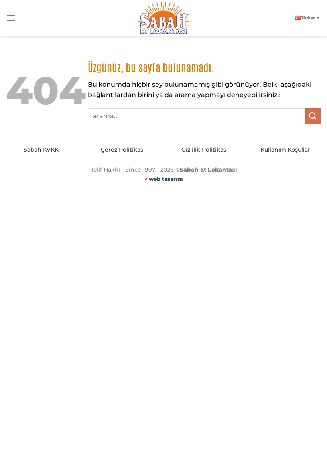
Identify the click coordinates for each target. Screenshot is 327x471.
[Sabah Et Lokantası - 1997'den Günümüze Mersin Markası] (163, 18)
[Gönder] (313, 116)
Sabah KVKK (41, 149)
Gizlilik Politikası (204, 149)
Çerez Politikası (123, 149)
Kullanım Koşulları (286, 149)
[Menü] (11, 18)
